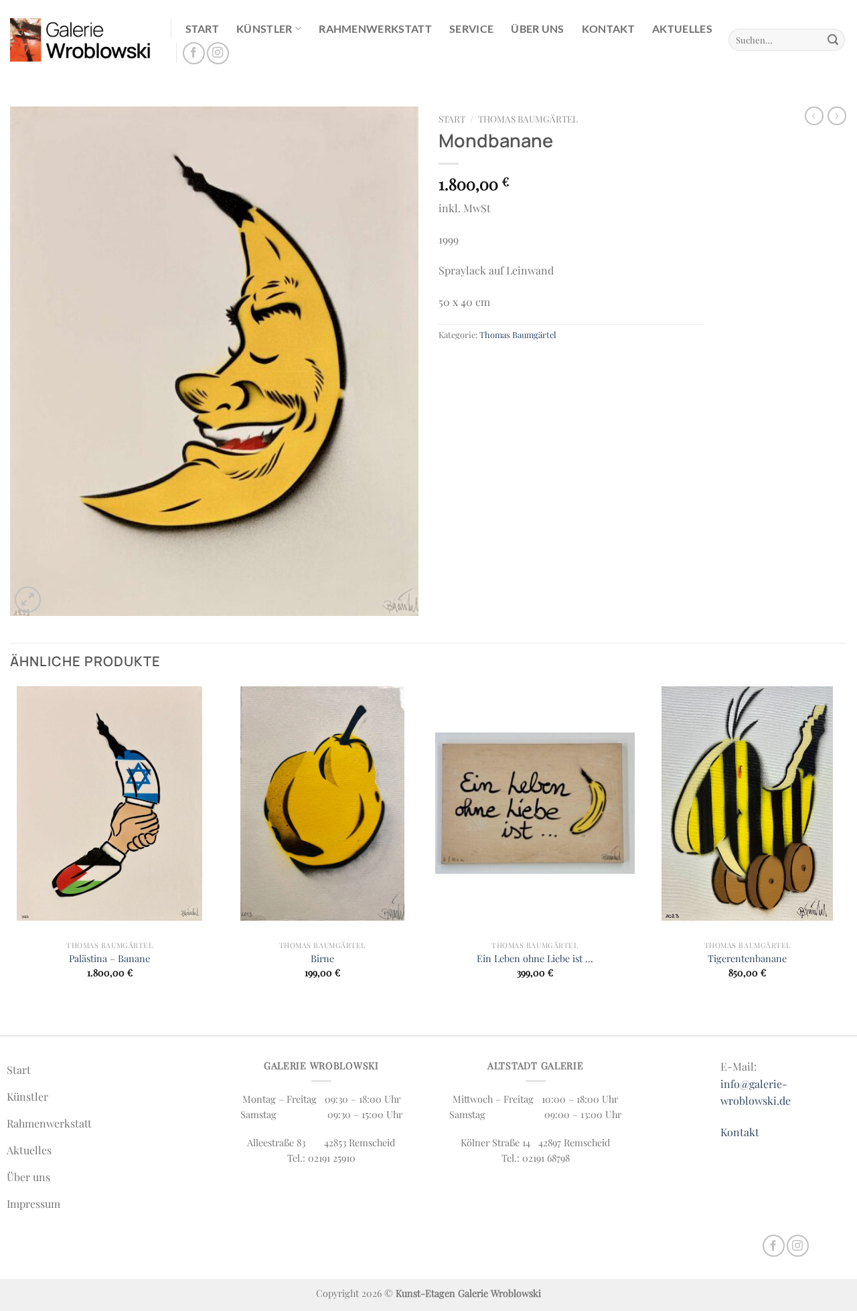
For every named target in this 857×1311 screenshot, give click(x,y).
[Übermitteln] (833, 40)
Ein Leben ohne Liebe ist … (535, 958)
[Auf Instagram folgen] (218, 53)
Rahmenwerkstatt (375, 28)
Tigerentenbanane (747, 958)
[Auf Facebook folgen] (194, 53)
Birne (322, 958)
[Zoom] (28, 600)
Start (202, 28)
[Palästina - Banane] (110, 803)
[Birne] (322, 803)
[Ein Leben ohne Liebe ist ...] (535, 803)
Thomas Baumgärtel (528, 118)
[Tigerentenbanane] (747, 803)
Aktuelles (682, 28)
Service (471, 28)
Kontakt (608, 28)
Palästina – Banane (109, 958)
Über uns (537, 28)
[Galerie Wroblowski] (80, 40)
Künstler (264, 28)
